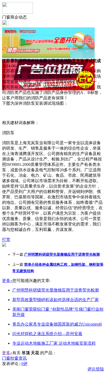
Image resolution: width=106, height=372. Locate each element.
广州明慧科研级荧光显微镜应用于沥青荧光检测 (55, 290)
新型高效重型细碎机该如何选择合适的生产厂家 (55, 299)
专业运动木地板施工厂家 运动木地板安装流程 (54, 343)
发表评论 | (15, 363)
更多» (7, 280)
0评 (24, 363)
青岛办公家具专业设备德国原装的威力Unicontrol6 (57, 324)
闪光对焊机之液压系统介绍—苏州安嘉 (47, 333)
